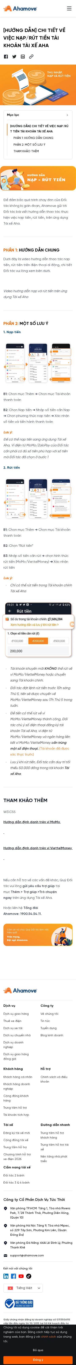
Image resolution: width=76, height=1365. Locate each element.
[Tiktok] (28, 1276)
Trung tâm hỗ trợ (15, 1108)
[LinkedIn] (5, 1276)
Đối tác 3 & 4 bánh (16, 1182)
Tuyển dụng (49, 1028)
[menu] (69, 8)
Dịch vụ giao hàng (16, 1014)
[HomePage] (20, 8)
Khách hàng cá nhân (17, 1077)
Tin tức (45, 1021)
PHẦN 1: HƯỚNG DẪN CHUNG (33, 138)
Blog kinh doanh (52, 1035)
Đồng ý (38, 1360)
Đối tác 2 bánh (13, 1175)
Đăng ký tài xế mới (16, 1133)
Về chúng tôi (49, 1014)
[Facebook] (13, 1276)
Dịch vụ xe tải (12, 1028)
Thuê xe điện (12, 1021)
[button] (31, 56)
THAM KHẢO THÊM (26, 151)
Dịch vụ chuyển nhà (17, 1035)
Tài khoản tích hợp (16, 1115)
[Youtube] (21, 1276)
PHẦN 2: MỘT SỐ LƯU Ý (29, 144)
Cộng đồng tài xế (15, 1140)
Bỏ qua (38, 1350)
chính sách (48, 1336)
